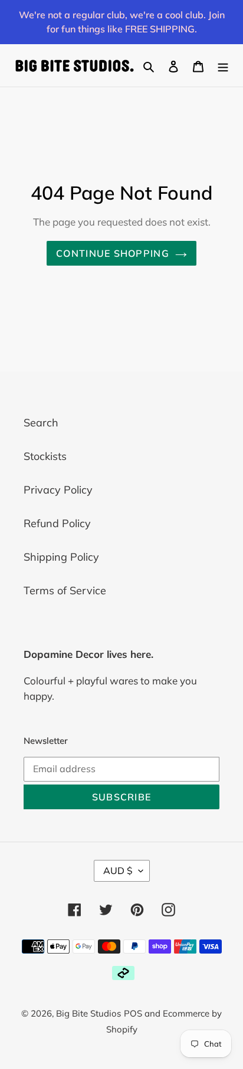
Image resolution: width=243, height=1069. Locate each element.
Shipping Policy (61, 557)
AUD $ (118, 870)
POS (133, 1013)
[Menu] (223, 66)
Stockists (45, 456)
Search (41, 422)
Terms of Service (65, 590)
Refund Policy (57, 523)
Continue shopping (112, 253)
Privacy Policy (58, 490)
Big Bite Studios (88, 1013)
